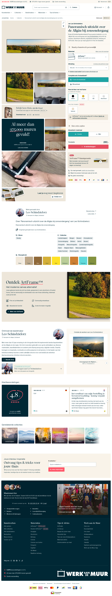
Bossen (79, 238)
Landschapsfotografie (86, 244)
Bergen (72, 238)
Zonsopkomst (88, 238)
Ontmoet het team (65, 512)
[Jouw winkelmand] (108, 7)
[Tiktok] (22, 561)
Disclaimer (49, 583)
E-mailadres (52, 461)
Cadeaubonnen (37, 514)
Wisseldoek (76, 84)
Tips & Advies (54, 13)
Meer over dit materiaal (102, 51)
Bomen (86, 241)
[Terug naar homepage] (13, 7)
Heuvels (83, 251)
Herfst (79, 241)
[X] (19, 561)
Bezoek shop (90, 211)
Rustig (19, 238)
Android (37, 114)
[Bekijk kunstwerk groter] (63, 22)
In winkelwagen (90, 147)
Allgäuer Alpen (68, 248)
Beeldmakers (29, 13)
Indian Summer (62, 251)
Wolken (72, 241)
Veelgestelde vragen (13, 509)
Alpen (60, 248)
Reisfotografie (74, 251)
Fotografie (61, 244)
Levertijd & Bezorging (39, 511)
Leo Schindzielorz (77, 24)
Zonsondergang (63, 241)
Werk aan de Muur (92, 523)
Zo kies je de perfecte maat (100, 64)
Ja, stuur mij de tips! (56, 469)
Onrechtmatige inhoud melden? (62, 583)
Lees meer (91, 214)
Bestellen (35, 509)
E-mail (45, 503)
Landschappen (62, 238)
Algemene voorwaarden (39, 583)
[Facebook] (17, 561)
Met (99, 134)
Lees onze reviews (23, 147)
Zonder (79, 134)
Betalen (9, 511)
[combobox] (48, 7)
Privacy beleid (75, 583)
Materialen (41, 13)
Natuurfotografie (72, 244)
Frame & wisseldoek (78, 80)
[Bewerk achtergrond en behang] (63, 26)
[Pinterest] (14, 561)
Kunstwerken (6, 13)
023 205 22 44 (34, 503)
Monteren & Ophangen (14, 514)
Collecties (18, 13)
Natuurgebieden (81, 248)
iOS (30, 114)
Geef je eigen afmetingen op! (84, 71)
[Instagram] (11, 561)
